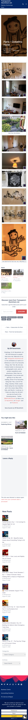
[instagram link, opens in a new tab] (13, 684)
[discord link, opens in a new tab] (7, 684)
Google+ (18, 400)
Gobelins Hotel (12, 317)
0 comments (7, 52)
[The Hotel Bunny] (6, 286)
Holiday (20, 317)
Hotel (3, 319)
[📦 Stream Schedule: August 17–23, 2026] (5, 587)
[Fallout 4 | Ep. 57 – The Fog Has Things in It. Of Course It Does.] (5, 637)
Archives (4, 660)
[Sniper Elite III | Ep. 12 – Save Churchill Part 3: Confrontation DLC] (5, 603)
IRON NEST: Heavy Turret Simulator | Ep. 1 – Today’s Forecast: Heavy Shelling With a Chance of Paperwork (13, 574)
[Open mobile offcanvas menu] (26, 4)
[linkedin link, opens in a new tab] (21, 684)
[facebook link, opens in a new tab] (18, 684)
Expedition (16, 50)
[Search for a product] (23, 4)
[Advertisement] (14, 29)
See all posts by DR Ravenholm (14, 408)
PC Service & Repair (7, 697)
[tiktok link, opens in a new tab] (10, 684)
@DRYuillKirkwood (9, 398)
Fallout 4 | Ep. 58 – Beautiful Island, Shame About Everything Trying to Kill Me (13, 540)
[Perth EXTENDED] (21, 424)
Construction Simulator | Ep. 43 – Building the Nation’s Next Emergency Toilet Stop (13, 625)
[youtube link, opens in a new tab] (1, 684)
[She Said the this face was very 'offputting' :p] (14, 242)
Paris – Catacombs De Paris (14, 327)
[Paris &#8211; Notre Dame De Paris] (18, 272)
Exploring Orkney (6, 424)
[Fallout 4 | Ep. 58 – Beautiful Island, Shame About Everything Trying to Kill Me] (5, 534)
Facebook (15, 402)
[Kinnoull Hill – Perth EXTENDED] (7, 440)
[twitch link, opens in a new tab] (4, 684)
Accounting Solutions (7, 693)
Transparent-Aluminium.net (6, 2)
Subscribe (21, 311)
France (4, 317)
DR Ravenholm (9, 49)
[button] (25, 717)
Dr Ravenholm (9, 400)
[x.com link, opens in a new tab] (15, 684)
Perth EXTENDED (20, 433)
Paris (9, 319)
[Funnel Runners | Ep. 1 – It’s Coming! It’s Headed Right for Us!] (5, 518)
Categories (5, 651)
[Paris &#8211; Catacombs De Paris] (6, 272)
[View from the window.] (14, 124)
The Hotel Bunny (5, 289)
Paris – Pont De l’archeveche (13, 332)
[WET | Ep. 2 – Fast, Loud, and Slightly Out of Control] (5, 552)
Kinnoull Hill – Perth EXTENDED (7, 448)
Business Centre (6, 689)
